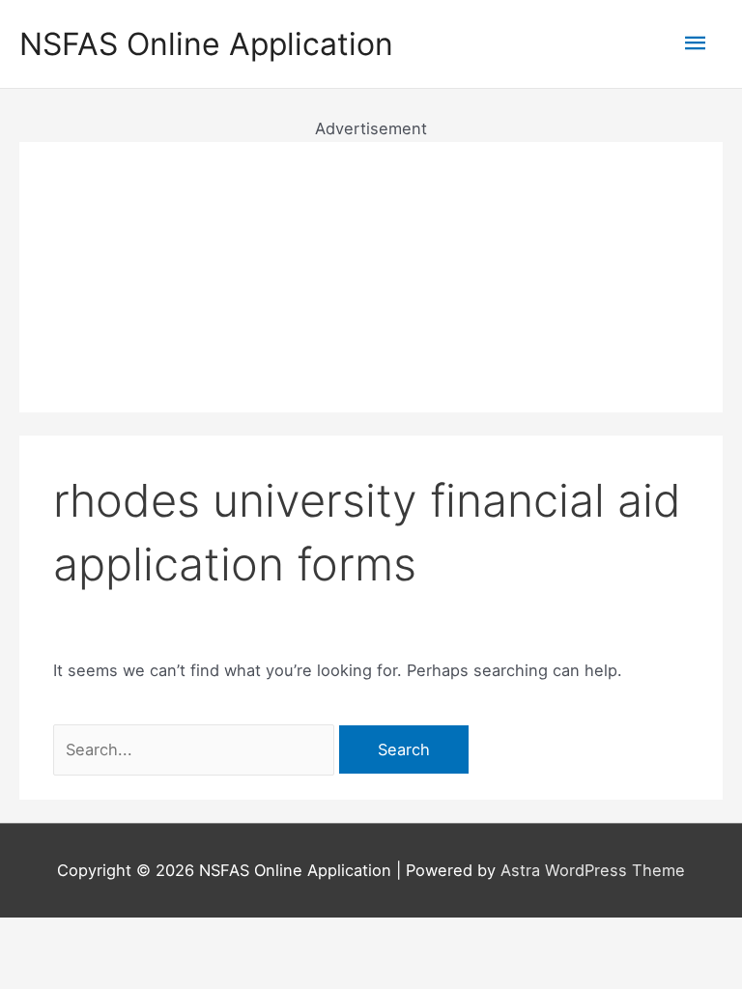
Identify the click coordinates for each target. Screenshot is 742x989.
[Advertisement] (371, 277)
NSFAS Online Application (206, 44)
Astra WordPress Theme (592, 870)
